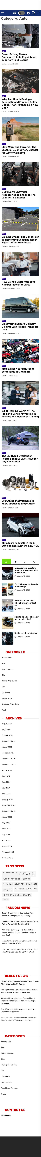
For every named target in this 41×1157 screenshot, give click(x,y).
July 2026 (6, 729)
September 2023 (9, 811)
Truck (4, 710)
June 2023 (6, 829)
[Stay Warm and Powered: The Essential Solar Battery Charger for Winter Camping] (20, 129)
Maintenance (7, 698)
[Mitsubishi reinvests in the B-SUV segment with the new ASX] (20, 525)
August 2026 (7, 724)
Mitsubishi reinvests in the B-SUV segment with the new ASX (20, 544)
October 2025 (7, 735)
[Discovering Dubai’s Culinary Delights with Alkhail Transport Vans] (20, 306)
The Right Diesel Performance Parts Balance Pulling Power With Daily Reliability (20, 922)
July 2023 (6, 823)
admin (4, 64)
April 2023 (6, 840)
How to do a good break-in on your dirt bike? (27, 618)
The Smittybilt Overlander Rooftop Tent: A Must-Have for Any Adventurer (20, 458)
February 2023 (8, 852)
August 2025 (7, 747)
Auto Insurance (8, 669)
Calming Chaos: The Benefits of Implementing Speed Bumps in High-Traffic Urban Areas (20, 239)
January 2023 (7, 858)
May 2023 (6, 834)
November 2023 (8, 805)
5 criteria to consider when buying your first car (25, 602)
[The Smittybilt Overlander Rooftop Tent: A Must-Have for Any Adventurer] (20, 438)
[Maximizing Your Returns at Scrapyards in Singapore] (20, 351)
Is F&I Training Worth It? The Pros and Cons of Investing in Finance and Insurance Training (20, 413)
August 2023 (7, 817)
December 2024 (8, 759)
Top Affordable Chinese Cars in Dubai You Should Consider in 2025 (19, 942)
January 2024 (7, 799)
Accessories (7, 657)
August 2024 (7, 770)
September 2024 (9, 764)
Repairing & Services (10, 704)
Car (3, 687)
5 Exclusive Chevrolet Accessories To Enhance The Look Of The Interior (19, 194)
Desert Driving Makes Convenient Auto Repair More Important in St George (19, 57)
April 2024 (6, 794)
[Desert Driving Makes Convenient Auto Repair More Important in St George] (20, 36)
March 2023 (7, 846)
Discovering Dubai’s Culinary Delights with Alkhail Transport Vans (20, 326)
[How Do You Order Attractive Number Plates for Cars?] (20, 264)
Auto (3, 51)
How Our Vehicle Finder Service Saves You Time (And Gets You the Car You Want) (19, 950)
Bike (3, 675)
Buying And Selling (9, 681)
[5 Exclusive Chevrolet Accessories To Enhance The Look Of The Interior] (20, 174)
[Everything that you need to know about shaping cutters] (20, 483)
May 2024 (6, 788)
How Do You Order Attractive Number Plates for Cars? (18, 283)
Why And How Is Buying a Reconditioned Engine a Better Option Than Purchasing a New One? (20, 103)
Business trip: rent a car (26, 633)
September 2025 (9, 741)
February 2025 (8, 753)
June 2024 (6, 782)
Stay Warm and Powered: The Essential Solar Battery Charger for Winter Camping (20, 150)
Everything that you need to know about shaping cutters (18, 502)
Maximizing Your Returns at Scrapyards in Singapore (18, 370)
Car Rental (6, 692)
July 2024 (6, 776)
